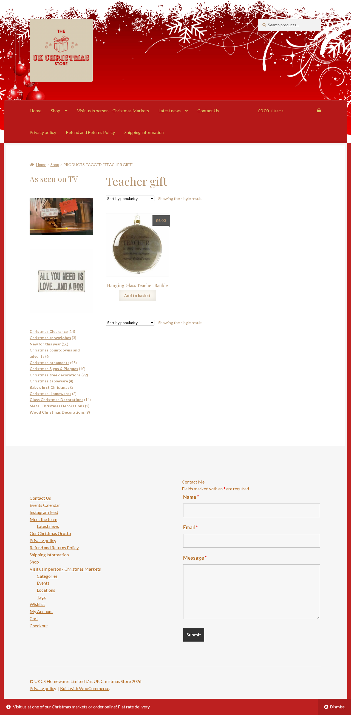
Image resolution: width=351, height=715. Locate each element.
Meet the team (43, 519)
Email (190, 527)
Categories (47, 576)
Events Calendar (45, 505)
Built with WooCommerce (84, 688)
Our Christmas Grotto (50, 533)
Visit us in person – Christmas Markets (113, 110)
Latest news (169, 110)
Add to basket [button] (137, 295)
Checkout (39, 625)
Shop (55, 110)
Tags (41, 597)
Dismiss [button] (337, 706)
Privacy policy (43, 132)
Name (191, 497)
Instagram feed (44, 512)
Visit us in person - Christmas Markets (65, 568)
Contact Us (208, 110)
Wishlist (37, 604)
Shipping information (144, 132)
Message (195, 558)
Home (35, 110)
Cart (34, 618)
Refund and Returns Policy (90, 132)
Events (43, 582)
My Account (41, 611)
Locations (46, 590)
